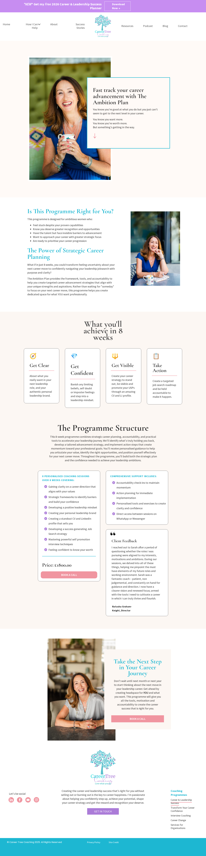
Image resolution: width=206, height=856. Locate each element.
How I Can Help (32, 25)
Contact (183, 26)
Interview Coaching (181, 815)
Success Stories (80, 25)
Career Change (178, 820)
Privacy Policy (93, 842)
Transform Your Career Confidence (183, 809)
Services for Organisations (178, 826)
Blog (165, 26)
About (54, 24)
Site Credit (114, 842)
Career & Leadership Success (181, 801)
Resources (127, 26)
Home (6, 24)
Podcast (148, 26)
